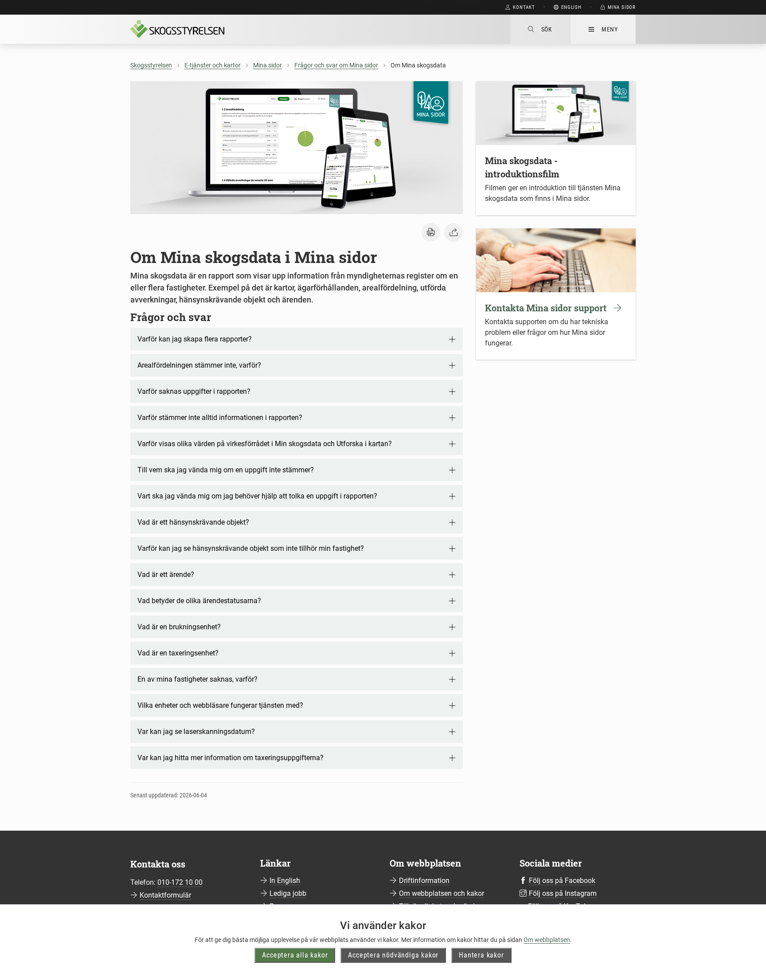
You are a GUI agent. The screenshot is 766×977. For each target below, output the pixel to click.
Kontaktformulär (165, 895)
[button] (431, 232)
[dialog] (556, 143)
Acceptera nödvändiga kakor (393, 955)
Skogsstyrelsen (151, 65)
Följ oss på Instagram (563, 893)
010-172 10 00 (180, 882)
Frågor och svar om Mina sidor (336, 65)
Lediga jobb (288, 893)
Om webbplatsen (547, 939)
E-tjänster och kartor (212, 65)
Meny (610, 29)
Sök (546, 29)
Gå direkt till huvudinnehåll (452, 7)
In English (285, 880)
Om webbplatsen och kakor (441, 893)
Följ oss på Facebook (562, 880)
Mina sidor (267, 65)
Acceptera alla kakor (295, 955)
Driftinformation (424, 880)
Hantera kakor (481, 955)
